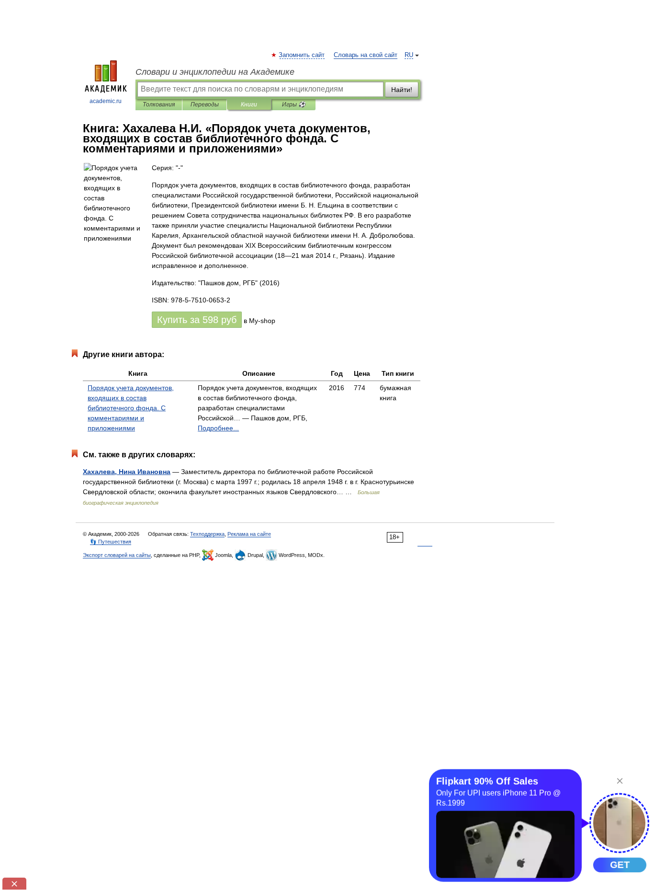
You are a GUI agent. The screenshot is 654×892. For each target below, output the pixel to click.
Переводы (205, 104)
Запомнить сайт (302, 55)
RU (409, 55)
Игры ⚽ (293, 104)
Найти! (401, 89)
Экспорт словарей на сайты (117, 555)
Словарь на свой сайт (365, 55)
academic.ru (106, 101)
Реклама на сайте (249, 534)
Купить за (197, 319)
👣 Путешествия (110, 541)
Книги (249, 104)
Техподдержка (207, 534)
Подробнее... (218, 428)
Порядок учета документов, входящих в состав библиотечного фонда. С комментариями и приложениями (131, 408)
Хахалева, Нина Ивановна (126, 471)
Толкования (159, 104)
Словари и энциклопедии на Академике (214, 72)
